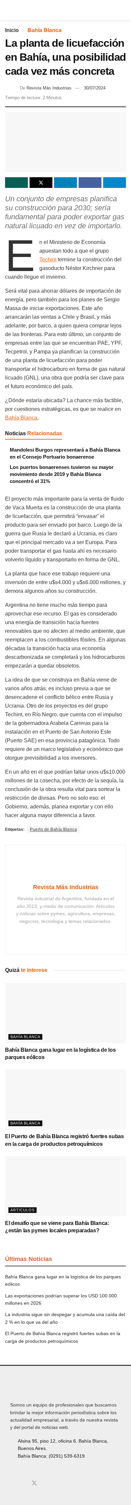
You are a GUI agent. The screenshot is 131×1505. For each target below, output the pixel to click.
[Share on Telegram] (114, 182)
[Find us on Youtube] (46, 1483)
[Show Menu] (8, 10)
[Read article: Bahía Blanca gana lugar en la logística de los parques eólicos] (65, 1013)
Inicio (12, 30)
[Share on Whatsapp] (16, 182)
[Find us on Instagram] (23, 1483)
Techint (47, 259)
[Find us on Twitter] (34, 1483)
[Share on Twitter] (41, 182)
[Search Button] (123, 10)
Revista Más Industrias (49, 87)
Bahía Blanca (44, 30)
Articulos (22, 1210)
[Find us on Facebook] (12, 1483)
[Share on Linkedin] (65, 182)
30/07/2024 (94, 87)
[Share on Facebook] (90, 182)
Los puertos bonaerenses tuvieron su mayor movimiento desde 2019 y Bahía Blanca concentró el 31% (62, 474)
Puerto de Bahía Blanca (53, 829)
